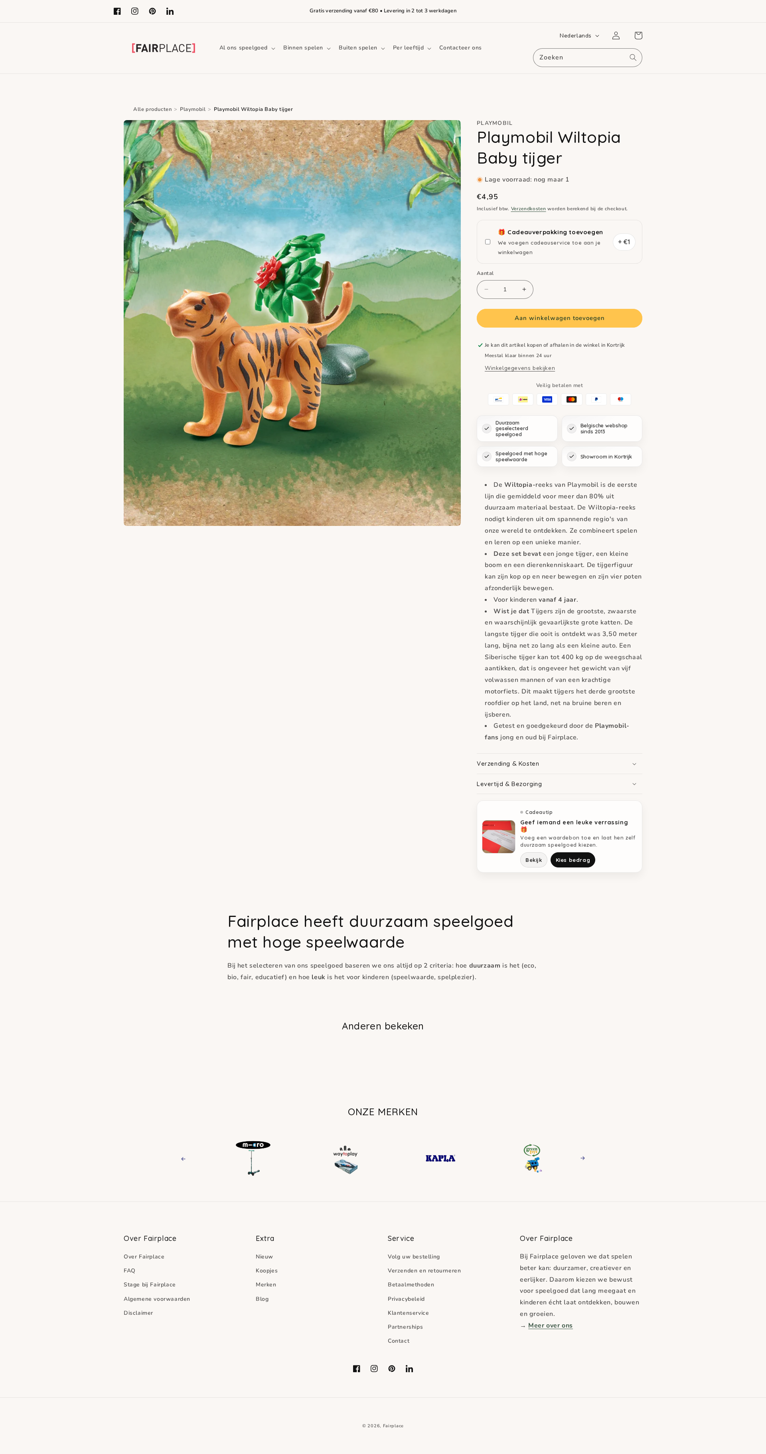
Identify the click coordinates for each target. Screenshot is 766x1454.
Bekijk (533, 860)
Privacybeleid (406, 1299)
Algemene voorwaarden (157, 1299)
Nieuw (264, 1256)
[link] (273, 1158)
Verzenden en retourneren (424, 1270)
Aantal (485, 273)
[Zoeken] (633, 57)
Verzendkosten (528, 208)
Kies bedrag (573, 860)
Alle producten (152, 109)
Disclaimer (138, 1313)
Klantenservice (408, 1313)
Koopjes (267, 1270)
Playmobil (192, 109)
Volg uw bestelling (414, 1256)
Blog (262, 1299)
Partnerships (405, 1327)
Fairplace (393, 1426)
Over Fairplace (144, 1256)
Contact (398, 1341)
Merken (266, 1284)
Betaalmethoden (411, 1284)
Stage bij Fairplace (150, 1284)
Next (580, 1158)
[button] (247, 48)
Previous (190, 1158)
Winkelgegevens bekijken (520, 368)
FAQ (130, 1270)
